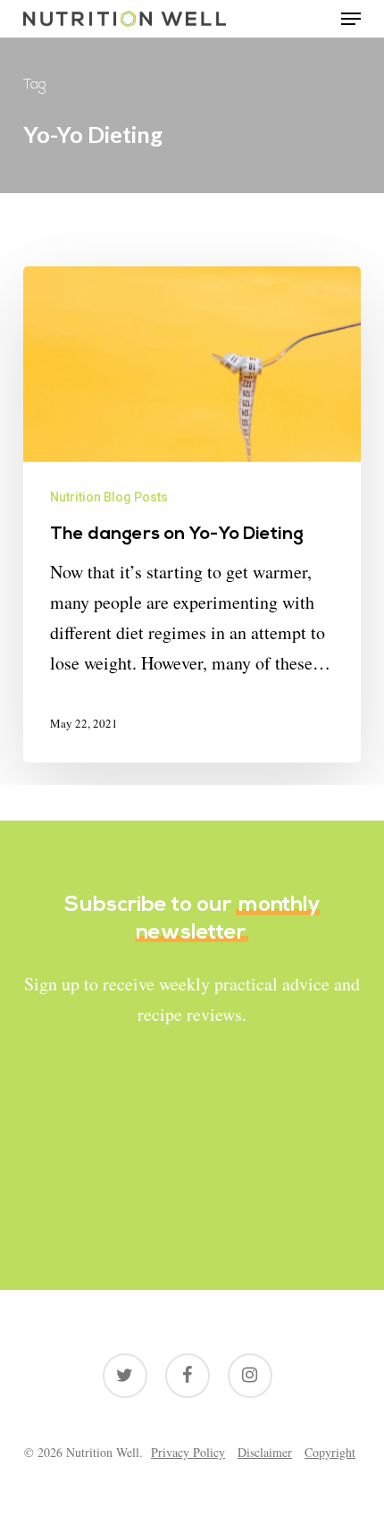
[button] (351, 19)
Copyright (330, 1452)
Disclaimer (265, 1452)
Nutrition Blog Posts (109, 497)
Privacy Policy (188, 1452)
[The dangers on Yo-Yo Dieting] (192, 514)
